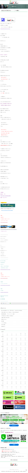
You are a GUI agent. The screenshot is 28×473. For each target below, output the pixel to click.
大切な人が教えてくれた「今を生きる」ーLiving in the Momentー (10, 312)
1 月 (25, 339)
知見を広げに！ (3, 326)
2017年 (2, 375)
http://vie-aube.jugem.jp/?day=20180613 (7, 210)
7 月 (25, 333)
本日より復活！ (3, 324)
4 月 (11, 339)
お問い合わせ (14, 425)
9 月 (16, 338)
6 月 (2, 339)
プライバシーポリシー (12, 469)
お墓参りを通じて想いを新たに (5, 317)
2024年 (2, 341)
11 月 (7, 338)
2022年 (2, 351)
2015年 (2, 385)
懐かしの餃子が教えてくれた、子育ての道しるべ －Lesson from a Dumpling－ (11, 310)
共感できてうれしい (4, 319)
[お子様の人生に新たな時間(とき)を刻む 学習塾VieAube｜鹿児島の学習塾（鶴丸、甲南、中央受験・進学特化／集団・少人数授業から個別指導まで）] (14, 2)
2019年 (2, 365)
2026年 (2, 331)
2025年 (2, 336)
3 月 (16, 339)
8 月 (20, 333)
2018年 (2, 370)
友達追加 (14, 444)
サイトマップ (16, 469)
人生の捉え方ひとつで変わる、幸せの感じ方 (7, 315)
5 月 (7, 339)
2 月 (20, 339)
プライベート (3, 308)
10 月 (11, 338)
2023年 (2, 346)
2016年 (2, 380)
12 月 (2, 338)
